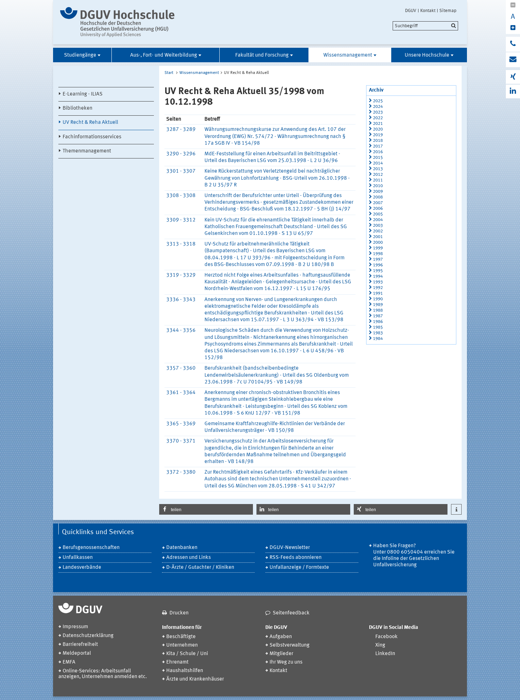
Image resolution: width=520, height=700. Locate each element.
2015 (378, 157)
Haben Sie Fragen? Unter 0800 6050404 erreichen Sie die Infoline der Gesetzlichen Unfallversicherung (414, 555)
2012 (378, 174)
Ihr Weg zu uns (286, 662)
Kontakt (427, 10)
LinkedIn (385, 653)
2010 (378, 186)
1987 (378, 316)
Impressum (75, 627)
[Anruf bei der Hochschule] (513, 44)
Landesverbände (82, 567)
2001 (378, 237)
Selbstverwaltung (290, 645)
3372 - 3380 (181, 472)
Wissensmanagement (347, 55)
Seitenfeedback (291, 613)
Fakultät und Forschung (262, 55)
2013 (378, 169)
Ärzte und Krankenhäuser (195, 679)
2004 (378, 220)
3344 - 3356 (181, 330)
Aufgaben (281, 637)
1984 (378, 338)
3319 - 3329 (181, 275)
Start (168, 73)
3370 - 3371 (181, 441)
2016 (378, 152)
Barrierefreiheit (80, 644)
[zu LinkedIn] (513, 91)
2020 (378, 129)
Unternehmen (182, 645)
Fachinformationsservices (92, 137)
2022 (378, 118)
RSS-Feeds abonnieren (296, 557)
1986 (378, 321)
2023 (378, 112)
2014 (378, 163)
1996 (378, 265)
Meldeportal (77, 653)
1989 (378, 304)
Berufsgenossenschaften (91, 547)
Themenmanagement (87, 151)
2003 (378, 225)
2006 (378, 208)
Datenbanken (181, 547)
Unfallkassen (78, 557)
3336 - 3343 (181, 299)
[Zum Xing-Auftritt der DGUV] (513, 77)
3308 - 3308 (181, 195)
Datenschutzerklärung (88, 635)
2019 (378, 135)
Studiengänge (80, 55)
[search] (425, 25)
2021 (378, 123)
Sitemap (447, 10)
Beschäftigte (181, 637)
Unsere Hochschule (427, 55)
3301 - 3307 (181, 171)
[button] (206, 509)
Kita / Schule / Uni (187, 653)
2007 (378, 203)
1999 (378, 248)
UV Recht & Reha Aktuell (90, 122)
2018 (378, 140)
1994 (378, 276)
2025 (378, 101)
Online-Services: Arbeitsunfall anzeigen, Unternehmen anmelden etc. (102, 674)
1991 (378, 293)
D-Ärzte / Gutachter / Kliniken (200, 567)
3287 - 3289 (181, 129)
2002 (378, 231)
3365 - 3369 (181, 424)
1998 (378, 253)
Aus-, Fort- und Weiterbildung (163, 55)
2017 (378, 146)
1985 (378, 327)
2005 (378, 214)
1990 (378, 299)
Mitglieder (281, 653)
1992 (378, 287)
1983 (378, 333)
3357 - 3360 (181, 368)
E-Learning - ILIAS (83, 94)
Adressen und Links (188, 557)
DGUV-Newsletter (290, 547)
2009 (378, 191)
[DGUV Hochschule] (119, 22)
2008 (378, 197)
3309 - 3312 (181, 220)
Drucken (179, 613)
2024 (378, 106)
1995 (378, 270)
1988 (378, 310)
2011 (378, 180)
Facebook (386, 637)
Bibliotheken (77, 108)
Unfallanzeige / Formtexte (299, 567)
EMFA (69, 662)
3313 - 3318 (181, 244)
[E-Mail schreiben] (513, 59)
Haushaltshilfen (184, 670)
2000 (378, 242)
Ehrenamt (177, 662)
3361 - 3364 (181, 392)
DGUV (410, 10)
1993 (378, 282)
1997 (378, 259)
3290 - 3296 (181, 154)
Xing (380, 645)
